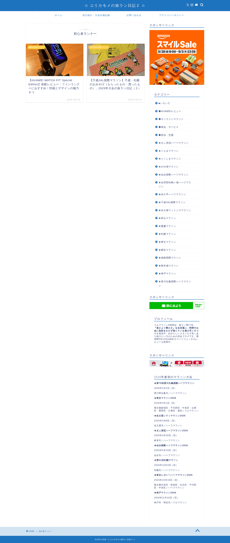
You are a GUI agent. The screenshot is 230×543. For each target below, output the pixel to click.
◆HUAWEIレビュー (169, 111)
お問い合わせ (133, 15)
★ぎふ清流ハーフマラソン (173, 142)
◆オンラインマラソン (171, 119)
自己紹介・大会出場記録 (96, 15)
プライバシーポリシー (171, 15)
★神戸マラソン (167, 273)
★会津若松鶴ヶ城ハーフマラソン (174, 184)
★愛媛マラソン (167, 226)
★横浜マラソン (167, 249)
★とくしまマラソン (169, 158)
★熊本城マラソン (168, 265)
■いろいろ (164, 103)
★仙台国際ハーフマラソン (173, 174)
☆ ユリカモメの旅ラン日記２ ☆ (115, 5)
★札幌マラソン (167, 234)
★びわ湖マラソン (168, 166)
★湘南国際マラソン (169, 257)
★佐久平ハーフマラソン (172, 194)
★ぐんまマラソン (168, 150)
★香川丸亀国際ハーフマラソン (174, 283)
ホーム (58, 15)
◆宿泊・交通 (166, 135)
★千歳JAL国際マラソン (172, 202)
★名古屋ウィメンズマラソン (174, 210)
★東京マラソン (167, 242)
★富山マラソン (167, 218)
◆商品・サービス (168, 127)
